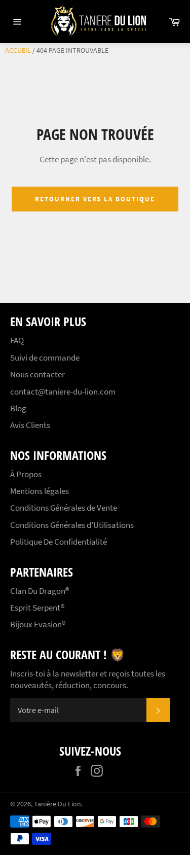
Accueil (18, 50)
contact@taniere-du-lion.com (63, 391)
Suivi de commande (45, 357)
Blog (18, 408)
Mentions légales (39, 490)
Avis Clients (30, 425)
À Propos (26, 474)
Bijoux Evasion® (37, 624)
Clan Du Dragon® (39, 590)
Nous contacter (37, 374)
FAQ (17, 340)
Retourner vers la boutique (95, 199)
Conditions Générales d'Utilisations (72, 524)
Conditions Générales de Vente (63, 507)
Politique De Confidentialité (58, 541)
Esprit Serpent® (37, 607)
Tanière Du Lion (57, 804)
